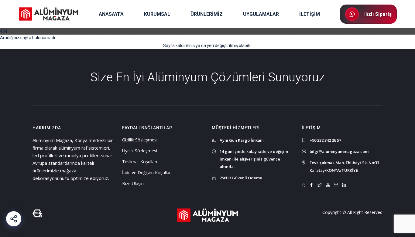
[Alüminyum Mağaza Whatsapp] (303, 185)
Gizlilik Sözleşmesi (139, 140)
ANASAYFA (111, 14)
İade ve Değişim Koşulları (147, 172)
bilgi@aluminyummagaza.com (339, 151)
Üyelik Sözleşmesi (139, 151)
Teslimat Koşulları (139, 161)
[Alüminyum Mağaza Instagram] (336, 185)
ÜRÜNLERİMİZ (206, 14)
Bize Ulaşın (133, 183)
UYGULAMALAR (261, 14)
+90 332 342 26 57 (325, 140)
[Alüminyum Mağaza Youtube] (328, 185)
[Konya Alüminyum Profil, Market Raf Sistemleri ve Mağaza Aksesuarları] (207, 214)
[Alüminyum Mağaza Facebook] (311, 185)
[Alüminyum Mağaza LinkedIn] (344, 185)
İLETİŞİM (309, 14)
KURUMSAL (157, 14)
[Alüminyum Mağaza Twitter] (319, 185)
